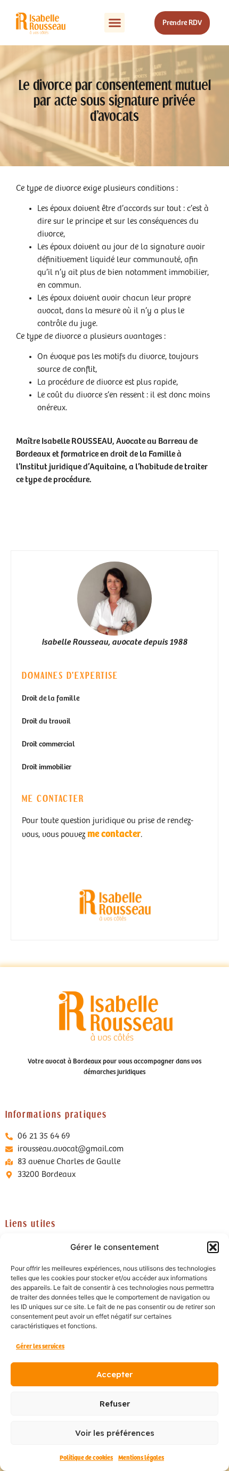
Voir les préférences (114, 1433)
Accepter (114, 1374)
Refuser (115, 1404)
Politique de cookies (86, 1457)
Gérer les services (40, 1346)
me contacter (114, 834)
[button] (213, 1247)
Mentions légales (141, 1457)
